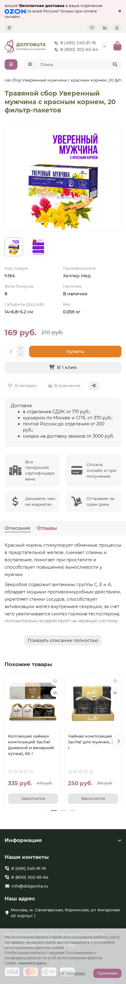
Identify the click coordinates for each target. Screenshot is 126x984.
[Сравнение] (104, 27)
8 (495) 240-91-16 (78, 43)
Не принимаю (72, 973)
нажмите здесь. (32, 963)
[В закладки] (55, 680)
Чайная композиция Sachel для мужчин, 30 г (92, 742)
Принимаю (107, 973)
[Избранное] (92, 27)
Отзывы (47, 528)
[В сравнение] (55, 692)
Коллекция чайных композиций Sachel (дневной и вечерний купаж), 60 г (31, 745)
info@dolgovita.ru (29, 886)
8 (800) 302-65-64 (79, 49)
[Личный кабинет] (116, 27)
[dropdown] (9, 27)
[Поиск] (115, 64)
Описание (18, 528)
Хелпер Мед (77, 276)
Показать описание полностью (63, 640)
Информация (23, 840)
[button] (8, 741)
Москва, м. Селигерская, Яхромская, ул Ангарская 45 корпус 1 (65, 912)
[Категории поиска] (30, 64)
